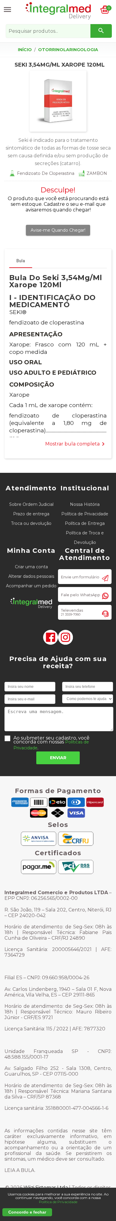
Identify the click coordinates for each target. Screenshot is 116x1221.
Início (25, 49)
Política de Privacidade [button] (58, 1202)
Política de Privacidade (84, 514)
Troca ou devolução (31, 523)
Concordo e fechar (27, 1212)
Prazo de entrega (31, 514)
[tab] (20, 261)
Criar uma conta (31, 566)
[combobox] (59, 31)
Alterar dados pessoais (31, 576)
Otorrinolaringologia (68, 49)
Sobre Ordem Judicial (31, 504)
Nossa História (85, 504)
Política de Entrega (85, 523)
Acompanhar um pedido (31, 585)
